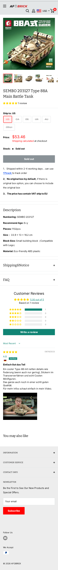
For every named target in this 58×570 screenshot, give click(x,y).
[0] (52, 11)
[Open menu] (4, 6)
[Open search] (27, 11)
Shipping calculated (23, 140)
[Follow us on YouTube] (5, 538)
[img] (10, 352)
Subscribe (14, 510)
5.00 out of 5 (37, 299)
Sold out (29, 159)
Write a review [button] (29, 332)
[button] (10, 103)
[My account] (33, 11)
